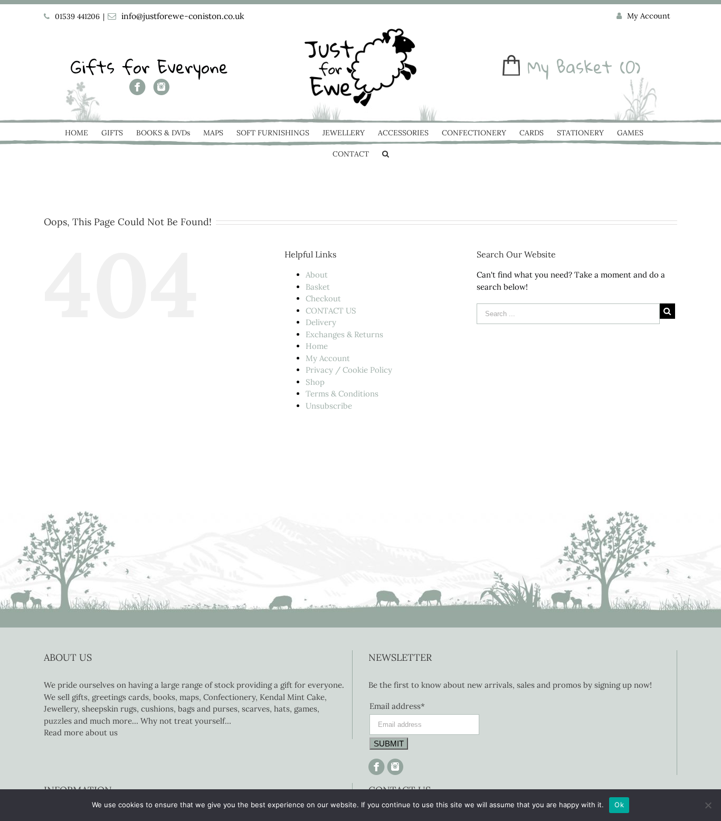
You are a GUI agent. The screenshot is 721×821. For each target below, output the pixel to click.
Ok (619, 804)
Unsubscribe (329, 406)
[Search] (385, 154)
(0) (630, 67)
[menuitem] (643, 16)
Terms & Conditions (342, 394)
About (317, 275)
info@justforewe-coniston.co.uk (182, 16)
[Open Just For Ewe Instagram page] (394, 764)
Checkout (323, 298)
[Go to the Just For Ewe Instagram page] (161, 91)
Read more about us (81, 732)
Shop (315, 382)
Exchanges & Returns (344, 334)
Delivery (321, 322)
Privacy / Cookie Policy (349, 370)
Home (317, 346)
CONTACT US (331, 311)
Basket (318, 287)
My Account (328, 358)
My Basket (569, 67)
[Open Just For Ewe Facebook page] (137, 91)
